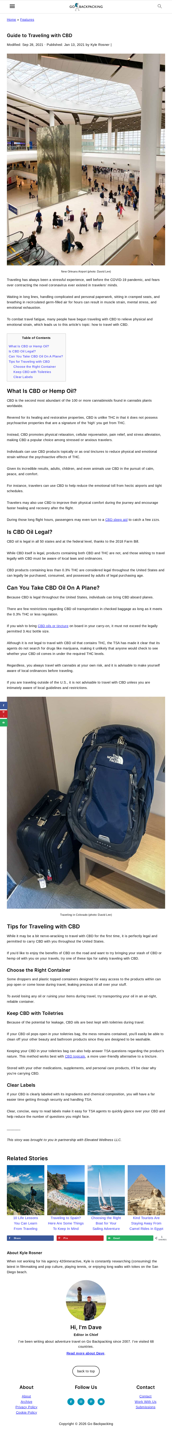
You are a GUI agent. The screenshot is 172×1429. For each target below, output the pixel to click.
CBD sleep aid (116, 520)
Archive (26, 1402)
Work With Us (145, 1402)
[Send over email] (4, 722)
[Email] (101, 1401)
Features (27, 19)
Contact (145, 1396)
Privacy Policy (26, 1407)
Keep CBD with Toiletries (32, 372)
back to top (86, 1371)
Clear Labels (23, 377)
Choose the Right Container (34, 366)
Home (11, 19)
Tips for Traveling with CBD (29, 361)
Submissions (146, 1407)
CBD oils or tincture (53, 626)
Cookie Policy (26, 1412)
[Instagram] (80, 1401)
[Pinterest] (91, 1401)
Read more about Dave (85, 1353)
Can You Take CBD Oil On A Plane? (36, 356)
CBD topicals (75, 1056)
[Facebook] (70, 1401)
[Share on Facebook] (4, 705)
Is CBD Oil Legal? (22, 351)
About (26, 1396)
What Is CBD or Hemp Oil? (29, 346)
